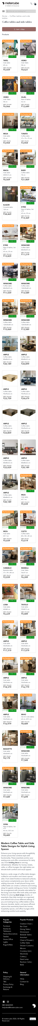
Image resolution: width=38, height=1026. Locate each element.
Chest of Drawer (26, 940)
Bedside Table (25, 935)
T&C (5, 982)
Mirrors (23, 948)
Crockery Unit (25, 951)
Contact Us (24, 982)
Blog (22, 984)
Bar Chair (23, 926)
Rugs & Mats (8, 945)
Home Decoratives (10, 934)
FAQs (22, 979)
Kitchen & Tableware (7, 930)
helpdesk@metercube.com (12, 1007)
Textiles (6, 936)
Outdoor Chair (25, 924)
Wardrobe (24, 954)
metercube (8, 1019)
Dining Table (25, 929)
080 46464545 (7, 1005)
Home (4, 16)
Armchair (23, 937)
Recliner (23, 962)
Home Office (8, 939)
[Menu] (3, 11)
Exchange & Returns (7, 988)
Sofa (29, 962)
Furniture (6, 926)
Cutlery (23, 956)
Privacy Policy (8, 984)
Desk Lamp (24, 959)
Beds (22, 965)
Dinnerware (24, 932)
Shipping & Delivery (7, 977)
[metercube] (10, 4)
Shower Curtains (26, 946)
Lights (5, 942)
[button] (3, 1002)
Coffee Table (25, 943)
